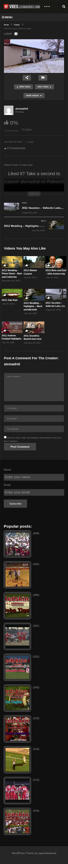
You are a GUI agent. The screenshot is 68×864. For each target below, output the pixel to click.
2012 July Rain (10, 300)
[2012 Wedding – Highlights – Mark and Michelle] (34, 230)
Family (30, 142)
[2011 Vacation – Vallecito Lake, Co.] (34, 212)
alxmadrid (21, 108)
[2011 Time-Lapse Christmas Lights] (12, 262)
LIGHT (8, 33)
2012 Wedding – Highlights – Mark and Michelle (33, 306)
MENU (8, 17)
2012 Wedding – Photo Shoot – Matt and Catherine (12, 273)
